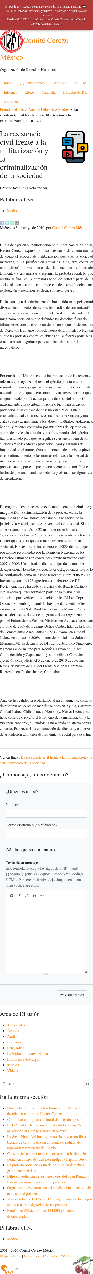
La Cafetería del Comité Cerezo (50, 19)
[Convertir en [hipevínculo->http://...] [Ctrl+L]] (27, 896)
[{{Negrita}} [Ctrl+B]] (11, 896)
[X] (17, 221)
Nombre (12, 804)
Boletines (14, 1041)
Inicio (8, 82)
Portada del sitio (12, 109)
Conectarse (32, 1255)
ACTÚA (80, 82)
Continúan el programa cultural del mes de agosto (44, 1119)
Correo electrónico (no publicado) (31, 824)
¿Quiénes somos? (33, 82)
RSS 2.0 (65, 1255)
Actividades (16, 1024)
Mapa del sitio (10, 1255)
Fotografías (15, 1047)
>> (88, 1083)
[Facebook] (2, 221)
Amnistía (49, 92)
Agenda (13, 1030)
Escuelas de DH (75, 92)
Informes (10, 92)
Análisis (60, 82)
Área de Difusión (41, 109)
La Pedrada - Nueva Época (27, 1053)
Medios (63, 109)
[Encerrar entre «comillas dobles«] (42, 896)
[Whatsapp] (12, 221)
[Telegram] (7, 221)
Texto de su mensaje (22, 862)
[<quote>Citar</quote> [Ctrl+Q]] (34, 896)
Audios (12, 1036)
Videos (12, 1070)
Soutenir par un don (81, 1262)
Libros (29, 92)
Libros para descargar (23, 1059)
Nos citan (11, 101)
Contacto (50, 1255)
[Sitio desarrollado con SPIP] (9, 1268)
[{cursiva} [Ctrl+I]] (19, 896)
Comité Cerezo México (69, 227)
